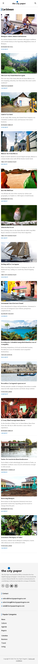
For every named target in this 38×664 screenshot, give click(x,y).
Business (4, 639)
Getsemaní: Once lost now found (12, 303)
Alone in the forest (7, 227)
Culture (4, 623)
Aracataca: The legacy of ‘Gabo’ (12, 537)
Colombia (4, 636)
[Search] (35, 3)
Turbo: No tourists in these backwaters (14, 459)
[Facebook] (16, 586)
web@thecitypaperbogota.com (13, 606)
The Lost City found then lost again (13, 75)
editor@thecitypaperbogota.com (14, 598)
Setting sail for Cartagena (10, 264)
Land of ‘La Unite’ (7, 114)
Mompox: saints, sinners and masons (13, 36)
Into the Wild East (7, 190)
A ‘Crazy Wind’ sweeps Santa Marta (13, 420)
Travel (3, 643)
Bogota (3, 630)
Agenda (4, 627)
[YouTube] (11, 586)
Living (3, 647)
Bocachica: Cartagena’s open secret (13, 383)
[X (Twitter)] (2, 585)
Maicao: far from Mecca (9, 153)
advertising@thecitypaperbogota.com (16, 602)
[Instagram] (7, 586)
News (3, 619)
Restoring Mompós (7, 498)
